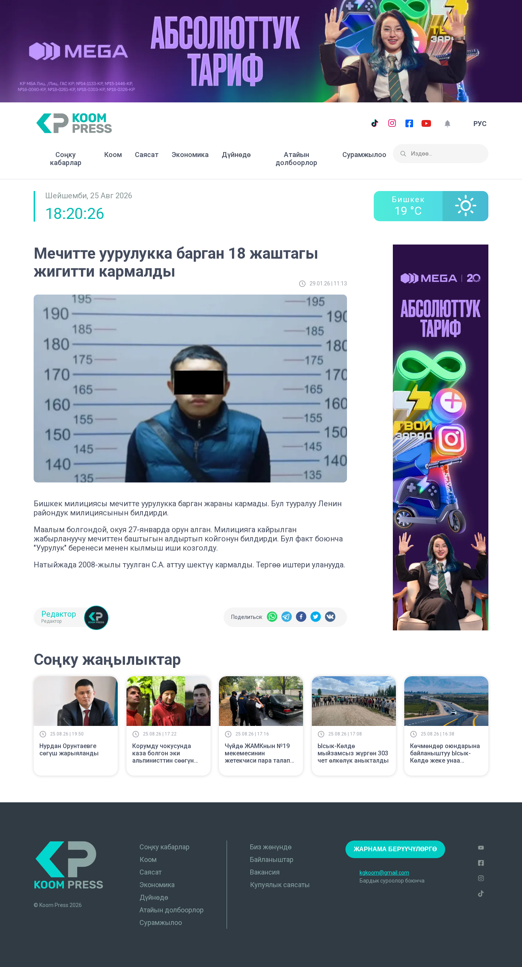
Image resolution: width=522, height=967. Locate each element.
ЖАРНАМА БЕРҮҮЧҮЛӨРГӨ (395, 849)
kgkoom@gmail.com (384, 873)
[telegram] (286, 617)
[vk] (330, 617)
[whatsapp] (272, 617)
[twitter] (315, 617)
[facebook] (301, 617)
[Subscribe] (447, 123)
